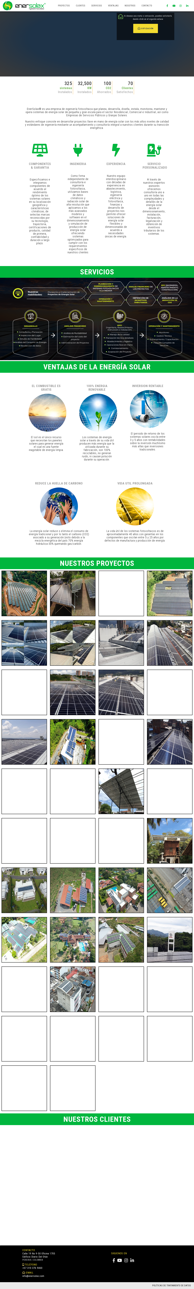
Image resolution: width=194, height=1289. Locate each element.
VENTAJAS (113, 5)
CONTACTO (147, 5)
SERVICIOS (96, 5)
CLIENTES (80, 5)
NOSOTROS (130, 5)
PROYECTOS (64, 5)
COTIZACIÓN (146, 28)
